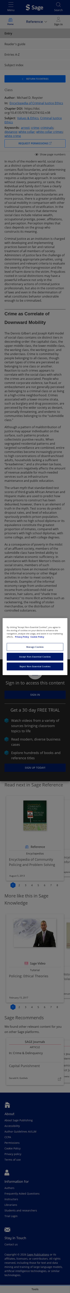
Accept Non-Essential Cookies (35, 656)
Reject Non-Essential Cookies (35, 666)
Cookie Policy (37, 636)
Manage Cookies (35, 646)
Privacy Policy (22, 636)
